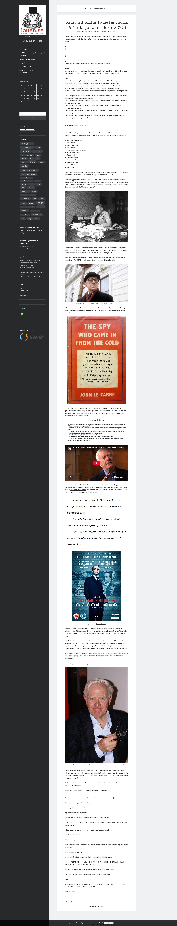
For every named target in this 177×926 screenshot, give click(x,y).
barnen (26, 151)
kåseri (24, 184)
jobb (24, 165)
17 (31, 95)
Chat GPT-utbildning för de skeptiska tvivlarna (32, 54)
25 (35, 98)
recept (23, 203)
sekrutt (24, 207)
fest (31, 158)
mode (34, 191)
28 (21, 101)
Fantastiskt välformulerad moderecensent (31, 230)
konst (37, 181)
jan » (24, 105)
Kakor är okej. (108, 923)
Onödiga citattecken (25, 233)
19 (38, 95)
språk (24, 210)
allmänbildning (27, 147)
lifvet (31, 184)
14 (21, 95)
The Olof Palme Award (78, 490)
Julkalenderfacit (25, 66)
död (38, 155)
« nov (21, 105)
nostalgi (25, 198)
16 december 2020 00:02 (108, 31)
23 (28, 98)
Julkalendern (29, 174)
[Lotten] (32, 34)
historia (32, 162)
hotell (42, 162)
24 (31, 98)
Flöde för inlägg (24, 290)
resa (40, 203)
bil (22, 155)
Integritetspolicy (25, 63)
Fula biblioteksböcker (25, 249)
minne (31, 188)
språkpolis (35, 211)
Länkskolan (23, 270)
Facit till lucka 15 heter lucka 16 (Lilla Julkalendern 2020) (96, 25)
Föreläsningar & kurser (27, 59)
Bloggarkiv (23, 49)
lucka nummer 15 (83, 36)
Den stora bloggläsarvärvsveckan (28, 262)
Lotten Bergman (90, 31)
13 (41, 92)
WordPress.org (24, 295)
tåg (29, 218)
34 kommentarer (97, 906)
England (24, 158)
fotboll (23, 162)
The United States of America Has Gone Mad (98, 648)
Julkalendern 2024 (26, 181)
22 (24, 98)
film (38, 158)
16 (28, 95)
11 (35, 92)
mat (23, 188)
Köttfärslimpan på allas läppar (27, 267)
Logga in (22, 288)
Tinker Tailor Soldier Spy (107, 622)
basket (37, 151)
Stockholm (25, 215)
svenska (37, 214)
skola (31, 207)
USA (36, 219)
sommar (41, 207)
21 (21, 98)
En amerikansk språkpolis (26, 246)
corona (29, 155)
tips (23, 219)
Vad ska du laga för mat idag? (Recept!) (30, 277)
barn (38, 147)
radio (41, 198)
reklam (31, 203)
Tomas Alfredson (101, 624)
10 (31, 92)
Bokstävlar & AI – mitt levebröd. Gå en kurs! (31, 260)
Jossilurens (83, 71)
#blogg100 (27, 143)
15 (24, 95)
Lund (38, 184)
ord (34, 198)
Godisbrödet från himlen (26, 265)
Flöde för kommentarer (26, 293)
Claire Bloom (95, 413)
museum (24, 194)
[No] (174, 923)
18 (35, 95)
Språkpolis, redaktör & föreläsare (27, 71)
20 (41, 95)
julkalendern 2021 (26, 178)
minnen (25, 191)
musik (32, 195)
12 (38, 92)
